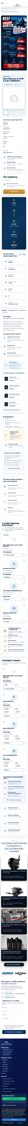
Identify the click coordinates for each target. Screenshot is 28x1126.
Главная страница (5, 8)
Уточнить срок (14, 191)
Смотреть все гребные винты (11, 410)
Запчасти (5, 1086)
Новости (5, 1060)
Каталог (13, 8)
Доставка (5, 1064)
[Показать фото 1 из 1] (5, 112)
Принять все (14, 1119)
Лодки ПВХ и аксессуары (9, 1088)
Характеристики (13, 310)
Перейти (6, 769)
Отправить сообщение (14, 1032)
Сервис (5, 1062)
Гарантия (5, 1071)
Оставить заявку (14, 1098)
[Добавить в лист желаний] (24, 535)
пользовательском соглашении (18, 1114)
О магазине (6, 1068)
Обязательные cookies (8, 1122)
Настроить (20, 1122)
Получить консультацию (14, 468)
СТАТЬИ (14, 840)
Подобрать (7, 577)
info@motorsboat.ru (10, 997)
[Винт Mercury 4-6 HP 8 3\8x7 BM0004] (14, 98)
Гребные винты (4, 10)
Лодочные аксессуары (8, 1081)
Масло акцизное (7, 1091)
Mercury (12, 10)
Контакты (3, 1073)
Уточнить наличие (9, 555)
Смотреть (7, 599)
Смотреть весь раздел (13, 964)
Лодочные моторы (7, 1078)
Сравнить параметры (15, 800)
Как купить (5, 1066)
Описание (4, 310)
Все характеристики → (21, 254)
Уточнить (6, 621)
